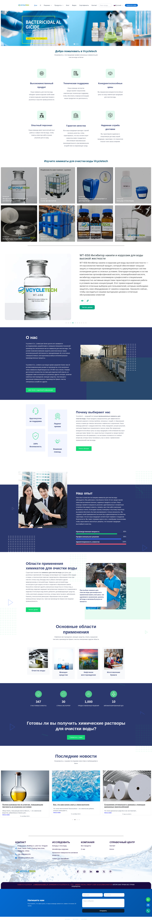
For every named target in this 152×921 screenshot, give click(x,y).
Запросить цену (131, 5)
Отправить (103, 911)
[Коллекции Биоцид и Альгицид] (133, 185)
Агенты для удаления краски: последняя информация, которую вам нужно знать (19, 806)
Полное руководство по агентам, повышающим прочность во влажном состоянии (73, 806)
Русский (117, 5)
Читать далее (87, 298)
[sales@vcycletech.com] (148, 905)
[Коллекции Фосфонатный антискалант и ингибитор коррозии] (19, 185)
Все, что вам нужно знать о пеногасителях (122, 805)
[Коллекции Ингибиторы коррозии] (19, 223)
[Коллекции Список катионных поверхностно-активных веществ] (133, 223)
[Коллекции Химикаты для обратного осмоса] (57, 223)
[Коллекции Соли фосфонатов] (57, 185)
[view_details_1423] (87, 291)
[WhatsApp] (148, 899)
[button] (51, 5)
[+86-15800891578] (148, 910)
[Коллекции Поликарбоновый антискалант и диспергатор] (95, 185)
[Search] (108, 5)
